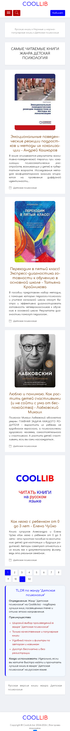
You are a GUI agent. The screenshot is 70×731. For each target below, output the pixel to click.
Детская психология (25, 188)
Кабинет (57, 13)
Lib (35, 4)
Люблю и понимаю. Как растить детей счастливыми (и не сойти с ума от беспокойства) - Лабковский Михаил (35, 403)
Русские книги (23, 29)
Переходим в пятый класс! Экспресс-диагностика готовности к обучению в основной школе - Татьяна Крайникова (35, 278)
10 (15, 579)
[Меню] (8, 13)
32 (29, 579)
